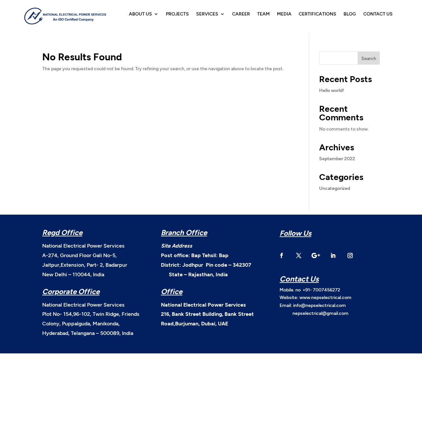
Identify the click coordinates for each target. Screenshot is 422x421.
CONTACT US (378, 14)
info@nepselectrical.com (319, 305)
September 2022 (337, 158)
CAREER (241, 14)
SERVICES (207, 14)
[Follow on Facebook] (281, 255)
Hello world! (331, 90)
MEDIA (284, 14)
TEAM (263, 14)
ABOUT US (140, 14)
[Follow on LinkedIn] (333, 255)
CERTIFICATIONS (317, 14)
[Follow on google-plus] (316, 255)
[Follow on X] (298, 255)
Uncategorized (334, 188)
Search (368, 58)
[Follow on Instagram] (350, 255)
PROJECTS (177, 14)
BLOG (350, 14)
